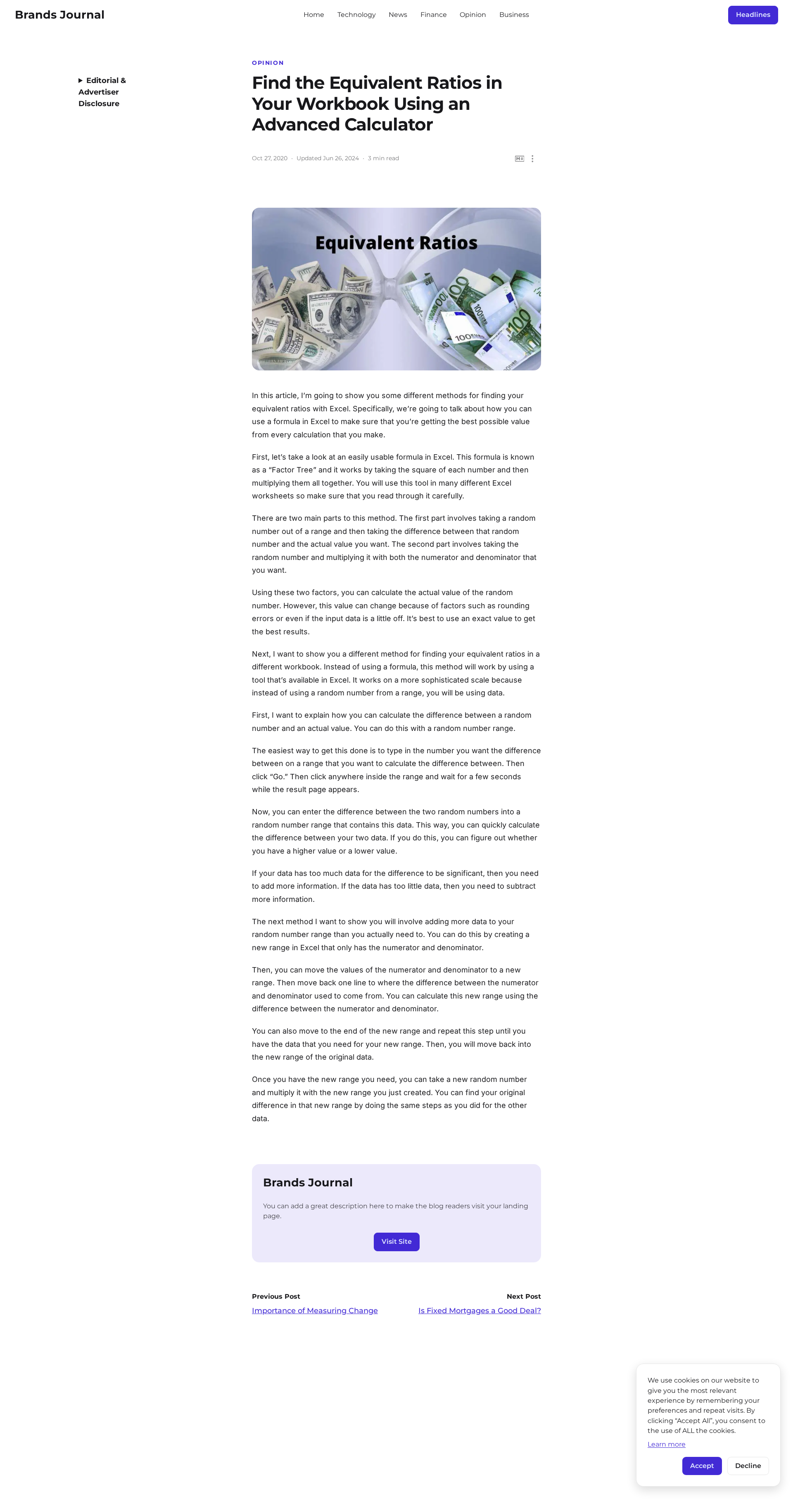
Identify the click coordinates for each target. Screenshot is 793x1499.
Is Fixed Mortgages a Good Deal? (479, 1310)
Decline (748, 1466)
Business (514, 15)
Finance (433, 15)
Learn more (667, 1444)
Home (314, 15)
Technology (356, 15)
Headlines (753, 15)
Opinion (473, 15)
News (398, 15)
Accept (702, 1466)
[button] (532, 158)
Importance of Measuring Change (315, 1310)
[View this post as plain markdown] (519, 158)
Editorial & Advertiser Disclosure (102, 92)
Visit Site (397, 1241)
